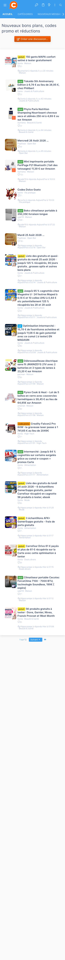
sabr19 (23, 179)
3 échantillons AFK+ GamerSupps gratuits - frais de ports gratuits (36, 521)
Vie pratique (30, 192)
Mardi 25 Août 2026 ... (31, 235)
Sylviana (22, 122)
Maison (27, 63)
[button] (5, 5)
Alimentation (30, 465)
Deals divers (30, 559)
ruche (20, 192)
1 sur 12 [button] (23, 639)
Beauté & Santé (34, 122)
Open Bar (31, 143)
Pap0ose (22, 143)
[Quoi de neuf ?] (49, 5)
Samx (20, 91)
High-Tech (29, 433)
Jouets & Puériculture (34, 91)
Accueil (7, 14)
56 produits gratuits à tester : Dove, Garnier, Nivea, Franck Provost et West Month (36, 612)
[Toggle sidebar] (55, 5)
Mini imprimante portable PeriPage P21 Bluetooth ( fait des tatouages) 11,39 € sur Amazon (38, 165)
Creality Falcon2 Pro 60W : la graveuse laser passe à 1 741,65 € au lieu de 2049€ (38, 427)
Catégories (25, 14)
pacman (21, 374)
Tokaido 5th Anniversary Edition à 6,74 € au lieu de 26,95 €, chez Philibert (38, 85)
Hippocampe (26, 246)
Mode (27, 500)
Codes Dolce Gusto (29, 189)
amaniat (24, 71)
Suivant (34, 639)
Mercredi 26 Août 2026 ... (33, 140)
